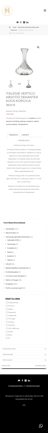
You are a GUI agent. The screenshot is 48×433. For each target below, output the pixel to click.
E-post (24, 409)
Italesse (23, 121)
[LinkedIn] (28, 380)
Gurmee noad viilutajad (15, 276)
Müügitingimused (33, 386)
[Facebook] (20, 21)
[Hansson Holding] (7, 10)
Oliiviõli (8, 264)
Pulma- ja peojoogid (14, 288)
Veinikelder (10, 229)
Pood (14, 27)
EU (9, 338)
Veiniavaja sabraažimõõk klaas (28, 27)
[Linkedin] (27, 21)
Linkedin (24, 419)
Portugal (11, 319)
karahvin (30, 121)
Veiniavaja (11, 244)
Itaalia (10, 309)
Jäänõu (10, 260)
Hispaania (12, 312)
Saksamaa (12, 315)
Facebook (24, 412)
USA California (13, 328)
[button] (38, 47)
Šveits (10, 332)
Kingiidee (9, 284)
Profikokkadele (12, 272)
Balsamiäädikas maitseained (17, 268)
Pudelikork (11, 248)
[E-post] (17, 21)
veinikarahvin (23, 124)
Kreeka (11, 322)
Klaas (9, 252)
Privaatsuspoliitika (15, 386)
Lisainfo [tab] (25, 135)
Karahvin (14, 30)
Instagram (24, 416)
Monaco (11, 306)
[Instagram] (24, 21)
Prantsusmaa (13, 303)
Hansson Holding (12, 121)
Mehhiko (11, 325)
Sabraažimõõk (13, 240)
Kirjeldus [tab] (13, 135)
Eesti (10, 335)
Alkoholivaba (11, 233)
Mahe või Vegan (12, 280)
